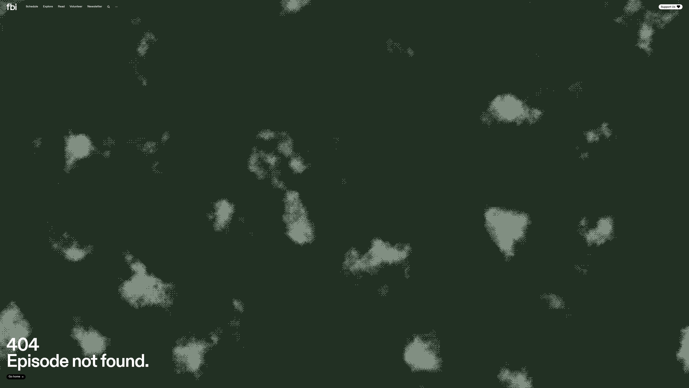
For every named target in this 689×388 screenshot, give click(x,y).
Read (61, 6)
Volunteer (76, 6)
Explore (48, 6)
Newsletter (94, 6)
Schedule (32, 6)
